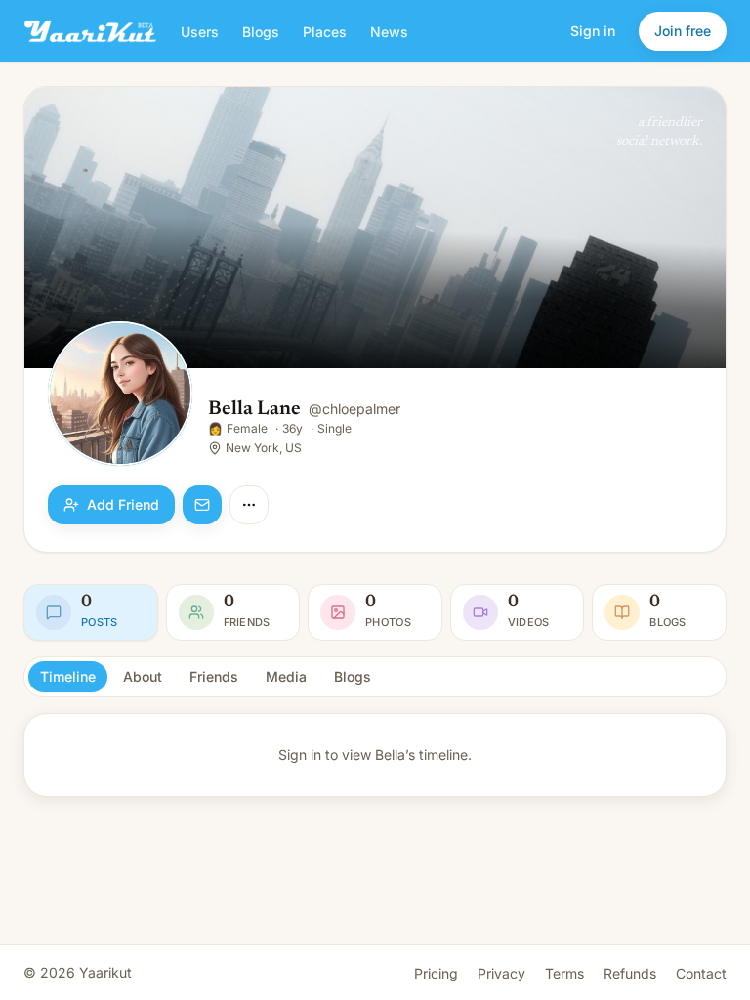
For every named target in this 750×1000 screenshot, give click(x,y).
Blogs (260, 31)
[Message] (202, 504)
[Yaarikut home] (90, 31)
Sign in (592, 30)
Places (325, 31)
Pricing (436, 973)
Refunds (630, 973)
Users (200, 31)
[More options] (249, 504)
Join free (682, 30)
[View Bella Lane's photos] (120, 395)
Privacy (501, 973)
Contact (701, 973)
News (389, 31)
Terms (564, 973)
